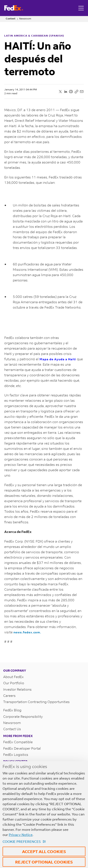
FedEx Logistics (15, 754)
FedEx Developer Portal (22, 748)
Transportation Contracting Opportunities (36, 702)
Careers (9, 695)
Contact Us (12, 729)
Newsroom (25, 18)
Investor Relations (17, 689)
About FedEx (13, 677)
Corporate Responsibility (23, 716)
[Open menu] (81, 8)
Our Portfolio (13, 683)
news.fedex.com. (27, 632)
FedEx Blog (12, 710)
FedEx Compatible (18, 742)
